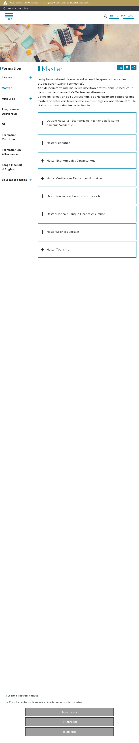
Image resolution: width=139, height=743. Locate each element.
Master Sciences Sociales (63, 231)
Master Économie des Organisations (71, 160)
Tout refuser (69, 731)
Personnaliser (69, 721)
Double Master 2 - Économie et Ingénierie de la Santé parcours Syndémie (83, 123)
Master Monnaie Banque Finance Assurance (76, 214)
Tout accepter (69, 711)
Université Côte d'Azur (17, 8)
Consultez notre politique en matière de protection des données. (45, 702)
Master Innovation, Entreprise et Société (74, 196)
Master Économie (59, 142)
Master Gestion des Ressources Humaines (74, 178)
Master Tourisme (58, 249)
